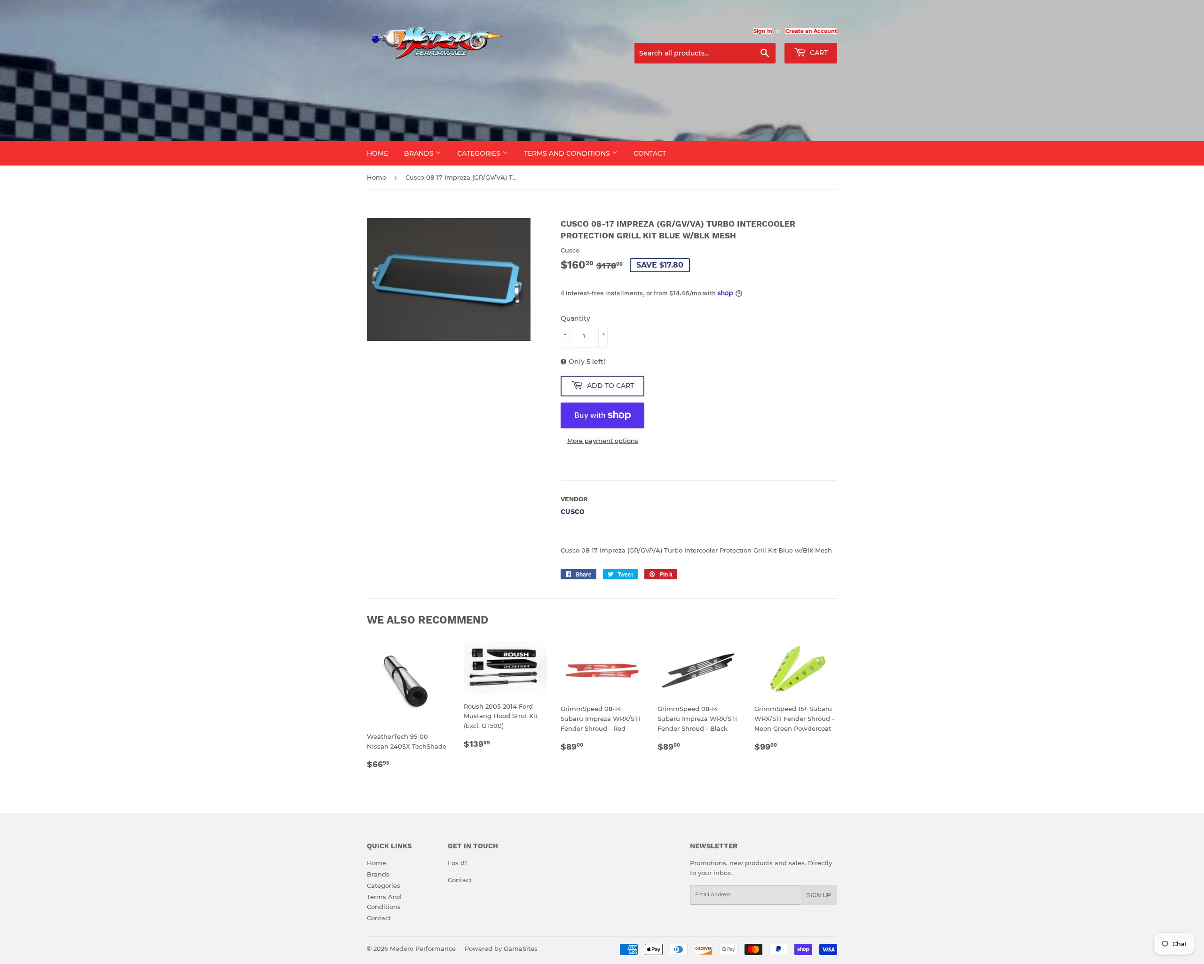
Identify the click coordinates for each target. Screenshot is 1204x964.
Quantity (575, 318)
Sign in (762, 31)
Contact (650, 153)
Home (377, 153)
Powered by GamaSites (501, 948)
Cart (818, 52)
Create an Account (811, 31)
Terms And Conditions (568, 153)
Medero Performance (423, 948)
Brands (420, 153)
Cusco (573, 511)
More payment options (602, 440)
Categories (479, 153)
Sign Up (819, 895)
